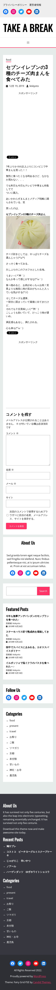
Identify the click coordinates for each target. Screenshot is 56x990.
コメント (12, 433)
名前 (10, 469)
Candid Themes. (42, 982)
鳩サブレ (11, 846)
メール (11, 483)
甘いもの (14, 764)
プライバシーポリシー (15, 4)
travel (13, 731)
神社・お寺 (16, 769)
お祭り (13, 737)
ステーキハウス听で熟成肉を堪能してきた (27, 633)
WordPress (39, 976)
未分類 (13, 758)
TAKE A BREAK (28, 27)
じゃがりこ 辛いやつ (18, 860)
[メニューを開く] (28, 42)
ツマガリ (14, 748)
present (14, 725)
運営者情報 (35, 4)
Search (43, 591)
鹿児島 (13, 775)
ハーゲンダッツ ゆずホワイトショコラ (28, 871)
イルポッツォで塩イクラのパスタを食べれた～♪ (27, 664)
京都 (12, 753)
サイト (9, 497)
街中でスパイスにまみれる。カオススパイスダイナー (27, 648)
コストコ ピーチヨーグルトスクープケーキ (29, 853)
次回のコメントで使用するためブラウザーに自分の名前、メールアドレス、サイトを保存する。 (29, 515)
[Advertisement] (28, 125)
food (8, 59)
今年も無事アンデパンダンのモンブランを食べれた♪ (27, 617)
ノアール (11, 866)
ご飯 (12, 742)
